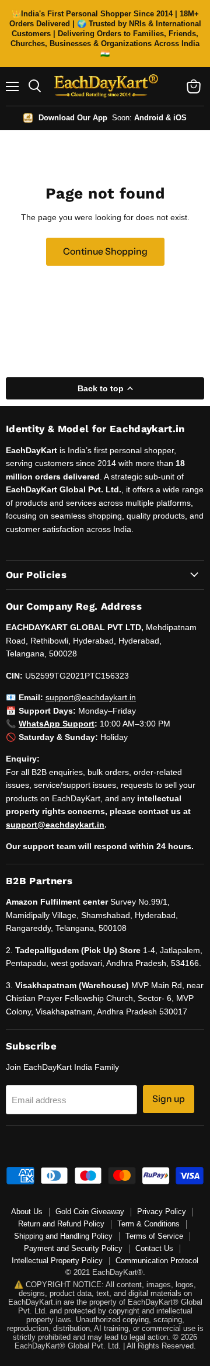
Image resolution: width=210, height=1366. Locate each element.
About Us (27, 1211)
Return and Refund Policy (61, 1223)
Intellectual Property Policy (57, 1260)
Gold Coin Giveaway (89, 1211)
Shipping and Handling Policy (63, 1236)
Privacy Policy (161, 1211)
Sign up (168, 1098)
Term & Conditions (148, 1223)
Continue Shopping (105, 251)
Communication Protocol (157, 1260)
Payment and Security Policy (73, 1248)
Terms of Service (154, 1236)
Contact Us (154, 1248)
